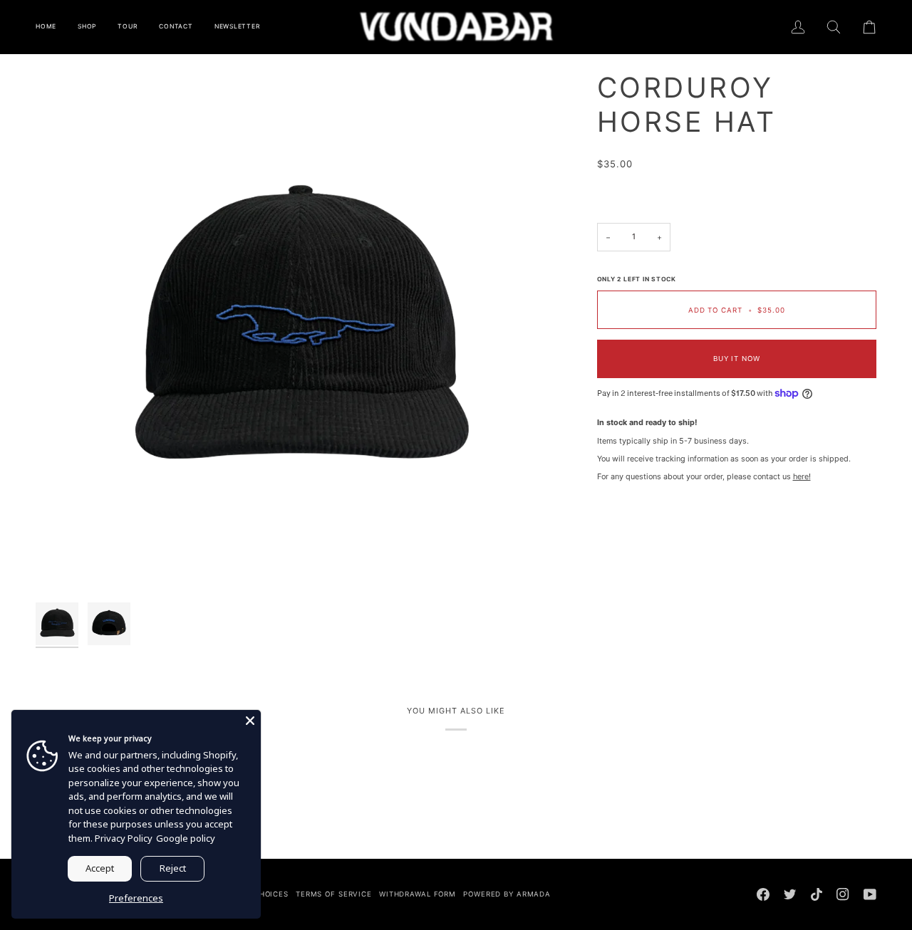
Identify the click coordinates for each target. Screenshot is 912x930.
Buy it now (736, 358)
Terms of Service (334, 894)
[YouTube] (870, 894)
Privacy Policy (123, 838)
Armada (534, 894)
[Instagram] (842, 894)
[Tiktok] (816, 894)
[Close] (250, 721)
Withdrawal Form (417, 894)
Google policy (185, 838)
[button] (87, 26)
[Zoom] (298, 333)
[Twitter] (790, 894)
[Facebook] (763, 894)
